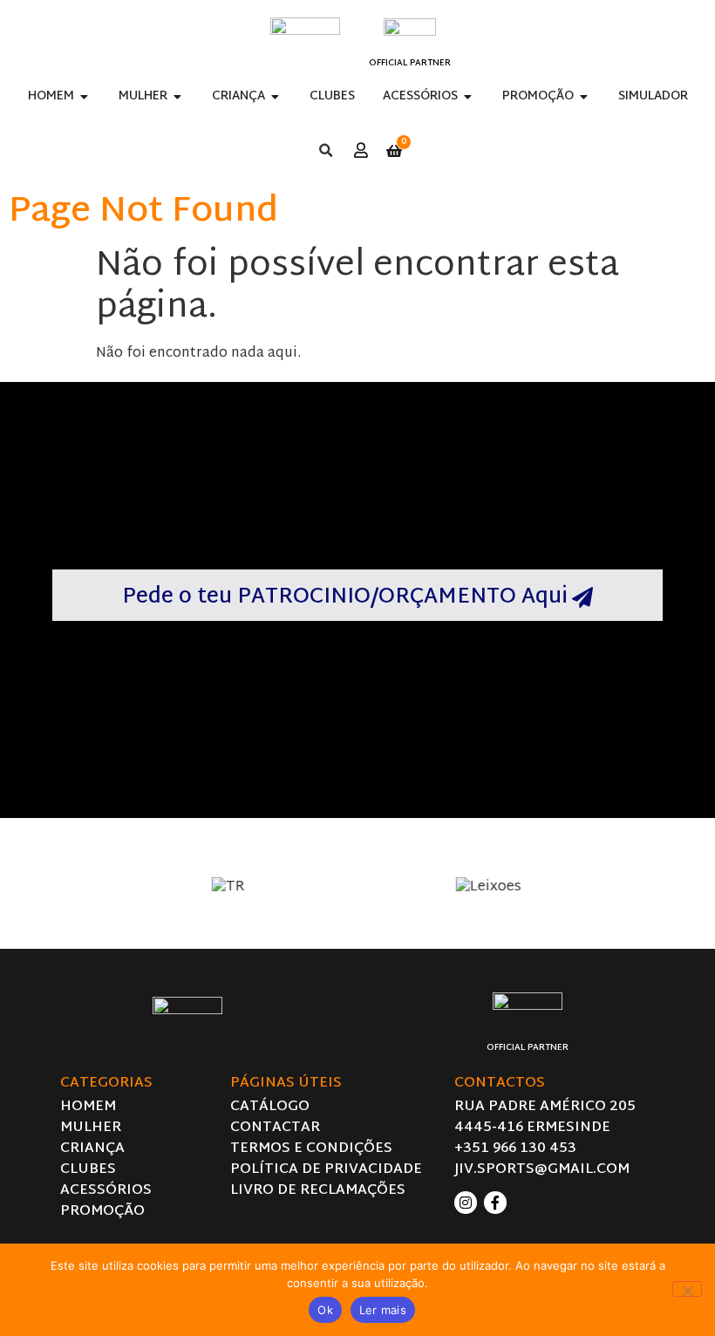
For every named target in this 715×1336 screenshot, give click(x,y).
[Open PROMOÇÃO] (584, 96)
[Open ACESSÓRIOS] (468, 96)
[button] (325, 151)
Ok (325, 1310)
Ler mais (382, 1310)
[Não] (687, 1289)
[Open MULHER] (178, 96)
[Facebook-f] (495, 1202)
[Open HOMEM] (84, 96)
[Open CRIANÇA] (275, 96)
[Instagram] (465, 1202)
